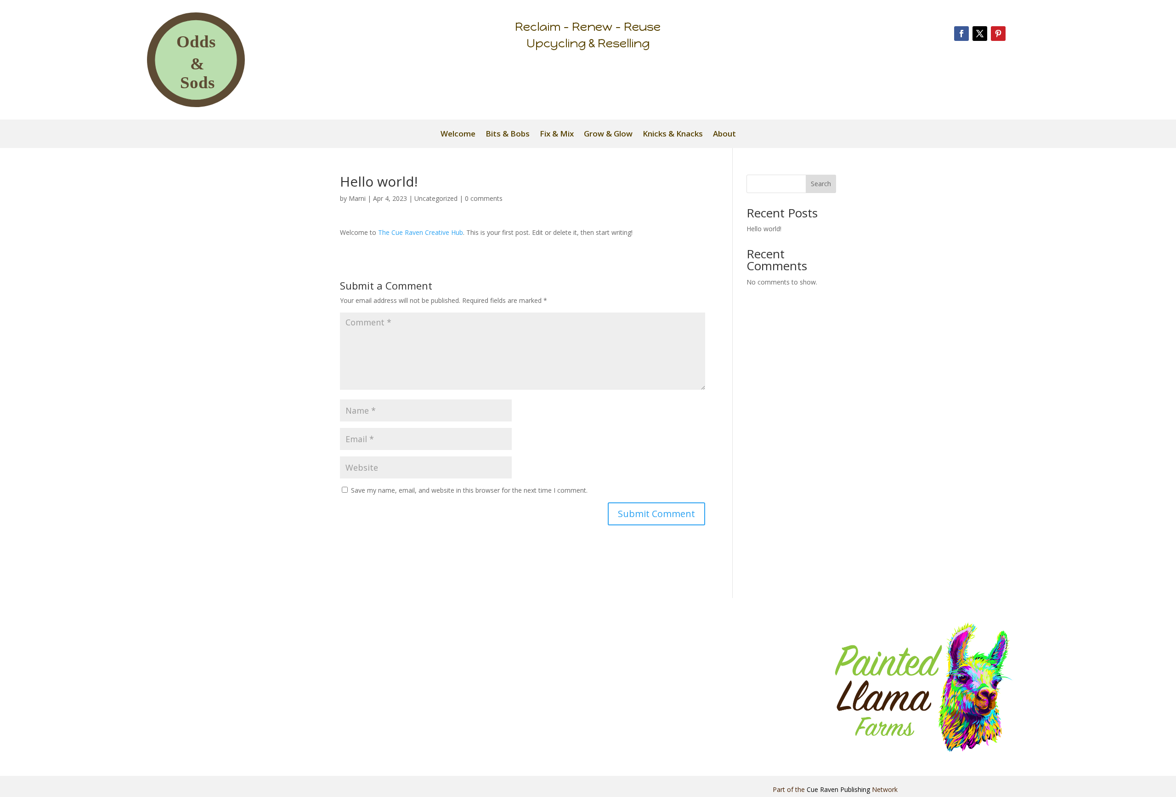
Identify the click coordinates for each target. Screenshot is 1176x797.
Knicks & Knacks (673, 135)
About (724, 135)
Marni (357, 198)
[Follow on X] (979, 33)
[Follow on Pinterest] (998, 33)
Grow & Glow (608, 135)
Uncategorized (436, 198)
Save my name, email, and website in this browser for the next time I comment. (469, 490)
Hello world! (763, 228)
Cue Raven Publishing (838, 789)
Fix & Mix (557, 135)
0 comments (484, 198)
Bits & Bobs (508, 135)
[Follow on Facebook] (961, 33)
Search (821, 183)
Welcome (458, 135)
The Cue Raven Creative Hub (420, 232)
